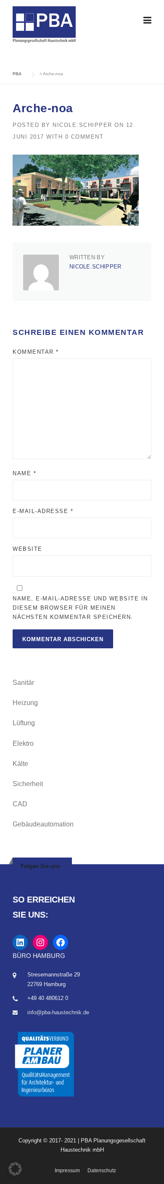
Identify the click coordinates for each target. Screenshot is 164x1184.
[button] (15, 1169)
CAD (20, 804)
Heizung (25, 702)
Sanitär (23, 682)
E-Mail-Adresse (43, 511)
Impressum (67, 1170)
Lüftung (24, 722)
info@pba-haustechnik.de (58, 1012)
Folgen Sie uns (40, 866)
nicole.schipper (82, 125)
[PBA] (44, 24)
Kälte (20, 763)
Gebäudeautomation (43, 824)
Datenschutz (101, 1170)
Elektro (23, 743)
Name (24, 473)
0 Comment (84, 137)
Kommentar (36, 352)
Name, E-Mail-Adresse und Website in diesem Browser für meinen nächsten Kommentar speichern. (80, 607)
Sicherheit (28, 783)
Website (27, 549)
